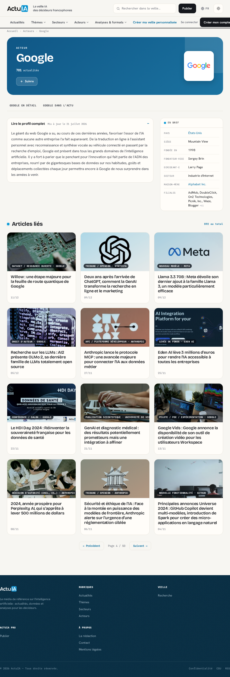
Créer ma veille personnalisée (155, 22)
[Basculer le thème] (218, 8)
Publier (187, 8)
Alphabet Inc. (197, 184)
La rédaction (87, 636)
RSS (227, 668)
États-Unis (195, 133)
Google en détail (23, 105)
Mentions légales (90, 649)
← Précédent (91, 545)
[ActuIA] (17, 8)
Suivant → (140, 545)
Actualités (17, 22)
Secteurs (58, 22)
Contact (84, 643)
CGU (219, 668)
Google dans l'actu (58, 105)
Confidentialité (200, 668)
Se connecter (189, 22)
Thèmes (37, 22)
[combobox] (147, 8)
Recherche (165, 595)
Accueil (12, 31)
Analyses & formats (109, 22)
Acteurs (80, 22)
